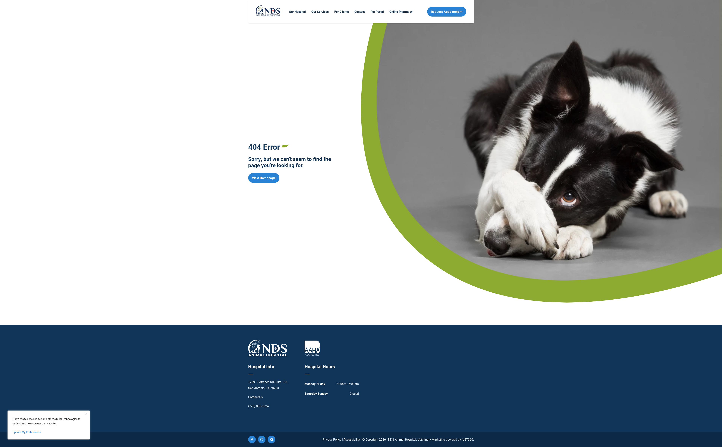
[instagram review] (261, 439)
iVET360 (467, 439)
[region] (49, 425)
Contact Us (255, 397)
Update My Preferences (27, 432)
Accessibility (352, 439)
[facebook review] (252, 439)
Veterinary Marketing (431, 439)
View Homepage (264, 178)
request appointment (447, 12)
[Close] (86, 413)
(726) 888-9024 (258, 406)
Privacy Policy (332, 439)
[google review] (271, 439)
